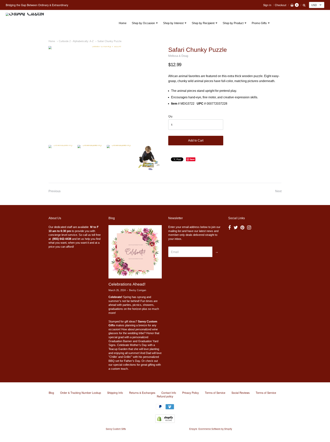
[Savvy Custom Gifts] (25, 23)
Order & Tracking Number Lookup (80, 393)
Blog (51, 393)
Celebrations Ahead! (127, 284)
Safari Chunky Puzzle (109, 41)
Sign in (267, 5)
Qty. (170, 116)
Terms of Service (215, 393)
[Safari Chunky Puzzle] (105, 92)
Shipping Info (115, 393)
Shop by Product (233, 23)
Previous (55, 191)
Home (122, 23)
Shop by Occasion (143, 23)
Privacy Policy (190, 393)
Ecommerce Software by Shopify (215, 428)
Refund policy (165, 396)
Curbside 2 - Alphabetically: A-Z (76, 41)
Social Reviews (240, 393)
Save (192, 159)
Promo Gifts (259, 23)
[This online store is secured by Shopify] (165, 421)
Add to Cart (195, 140)
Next (278, 191)
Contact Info (168, 393)
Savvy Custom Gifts (116, 428)
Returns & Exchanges (142, 393)
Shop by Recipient (203, 23)
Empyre (193, 428)
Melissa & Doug (178, 55)
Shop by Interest (173, 23)
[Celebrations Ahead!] (135, 251)
